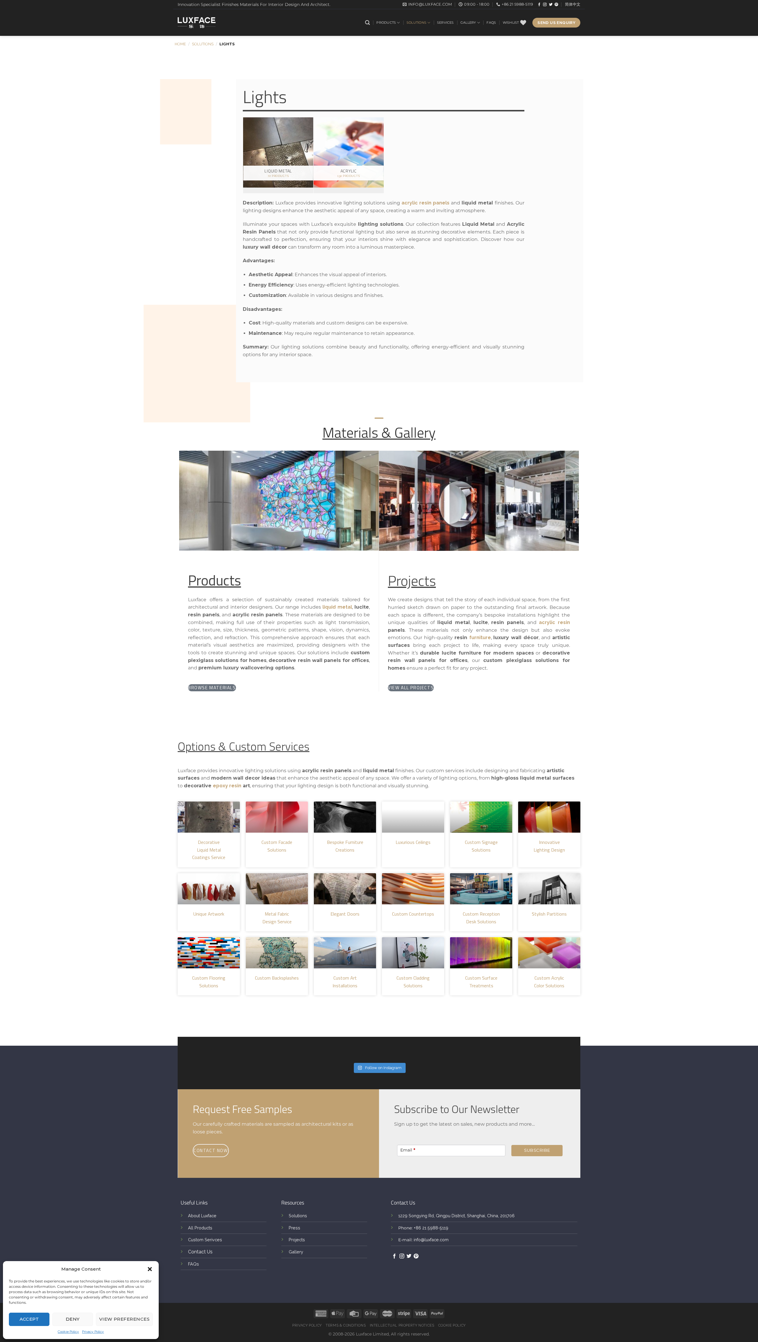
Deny (73, 1319)
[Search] (367, 22)
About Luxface (202, 1215)
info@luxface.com (431, 1239)
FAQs (491, 22)
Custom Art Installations (345, 981)
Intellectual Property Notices (402, 1325)
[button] (150, 1269)
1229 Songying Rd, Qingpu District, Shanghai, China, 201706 (456, 1215)
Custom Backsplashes (277, 977)
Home (180, 44)
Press (294, 1227)
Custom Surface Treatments (481, 981)
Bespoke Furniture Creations (345, 846)
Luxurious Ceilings (413, 842)
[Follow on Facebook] (539, 5)
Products (386, 22)
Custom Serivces (205, 1239)
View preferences (124, 1319)
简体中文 (572, 4)
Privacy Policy (93, 1332)
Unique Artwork (208, 913)
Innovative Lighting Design (549, 846)
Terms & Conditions (346, 1325)
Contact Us (200, 1252)
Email (407, 1150)
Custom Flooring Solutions (208, 981)
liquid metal (337, 607)
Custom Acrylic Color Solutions (549, 981)
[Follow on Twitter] (551, 5)
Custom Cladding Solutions (413, 981)
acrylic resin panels (425, 203)
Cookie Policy (68, 1332)
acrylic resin (554, 622)
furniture (480, 637)
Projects (297, 1239)
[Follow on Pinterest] (556, 5)
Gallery (468, 22)
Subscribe (537, 1150)
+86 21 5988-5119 (431, 1227)
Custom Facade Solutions (276, 846)
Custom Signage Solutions (481, 846)
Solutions (416, 22)
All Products (200, 1227)
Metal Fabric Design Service (277, 917)
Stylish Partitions (549, 913)
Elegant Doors (344, 913)
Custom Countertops (413, 913)
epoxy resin (227, 785)
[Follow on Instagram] (545, 5)
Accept (29, 1319)
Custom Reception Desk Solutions (481, 917)
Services (445, 22)
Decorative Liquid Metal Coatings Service (208, 850)
